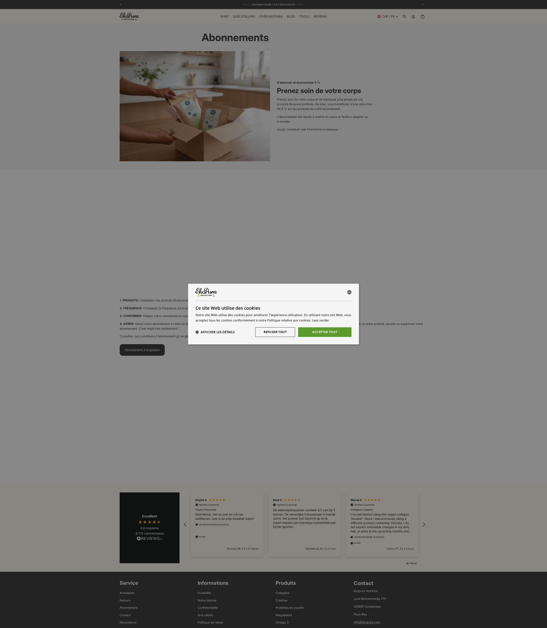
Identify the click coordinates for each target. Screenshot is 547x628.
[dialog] (273, 314)
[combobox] (349, 292)
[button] (215, 332)
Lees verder (320, 320)
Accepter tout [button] (324, 332)
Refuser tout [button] (275, 332)
